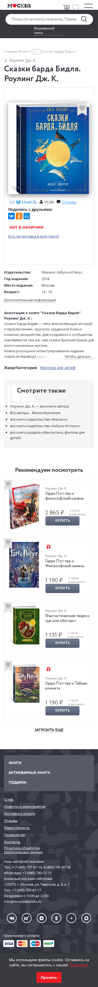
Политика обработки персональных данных (23, 850)
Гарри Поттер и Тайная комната (66, 686)
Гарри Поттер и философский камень (64, 496)
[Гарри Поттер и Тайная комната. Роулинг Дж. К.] (24, 683)
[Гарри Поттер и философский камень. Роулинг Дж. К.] (24, 506)
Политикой (78, 965)
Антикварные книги (29, 772)
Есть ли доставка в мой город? (33, 236)
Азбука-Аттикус (69, 272)
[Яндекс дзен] (71, 918)
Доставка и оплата (19, 813)
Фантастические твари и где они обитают (67, 618)
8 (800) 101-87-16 (57, 867)
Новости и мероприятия (24, 806)
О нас (8, 799)
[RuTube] (27, 918)
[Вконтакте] (12, 918)
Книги (24, 51)
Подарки (17, 782)
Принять (49, 977)
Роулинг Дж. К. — (39, 406)
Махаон (48, 272)
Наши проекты (17, 827)
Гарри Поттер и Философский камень (64, 563)
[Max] (86, 918)
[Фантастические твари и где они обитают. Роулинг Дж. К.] (24, 625)
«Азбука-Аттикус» (45, 425)
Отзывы (10, 820)
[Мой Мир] (26, 216)
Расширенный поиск (44, 30)
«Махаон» (39, 419)
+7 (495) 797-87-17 (26, 890)
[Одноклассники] (19, 216)
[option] (49, 507)
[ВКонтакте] (11, 216)
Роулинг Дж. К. (23, 60)
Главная (11, 51)
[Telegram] (42, 918)
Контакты (12, 841)
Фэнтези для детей (57, 367)
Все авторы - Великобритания (35, 412)
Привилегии (14, 834)
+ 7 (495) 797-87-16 (27, 867)
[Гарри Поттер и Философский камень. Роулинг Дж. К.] (24, 565)
